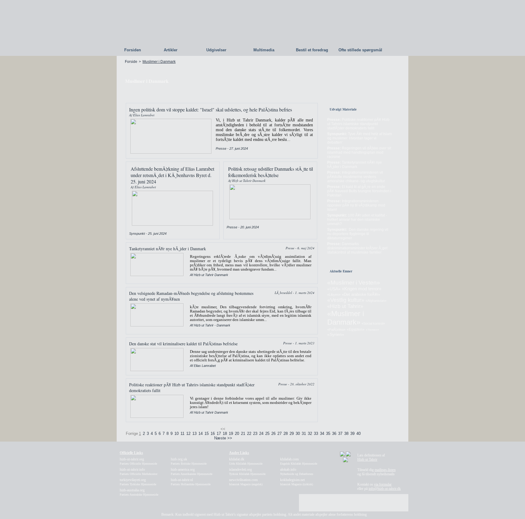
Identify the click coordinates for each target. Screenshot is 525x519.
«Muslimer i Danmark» (345, 317)
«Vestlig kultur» (345, 300)
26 (273, 433)
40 (358, 433)
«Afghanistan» (375, 300)
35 (328, 433)
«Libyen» (334, 294)
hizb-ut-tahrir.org (138, 461)
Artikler (170, 50)
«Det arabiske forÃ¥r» (361, 294)
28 (285, 433)
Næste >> (223, 438)
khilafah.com (298, 461)
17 (219, 433)
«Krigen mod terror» (361, 288)
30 (298, 433)
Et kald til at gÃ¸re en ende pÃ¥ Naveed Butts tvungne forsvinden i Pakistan (359, 191)
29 (292, 433)
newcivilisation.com (245, 482)
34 (322, 433)
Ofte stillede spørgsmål (360, 50)
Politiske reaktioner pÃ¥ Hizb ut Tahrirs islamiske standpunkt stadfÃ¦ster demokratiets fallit (358, 124)
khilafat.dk (245, 461)
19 (231, 433)
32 (310, 433)
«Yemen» (372, 329)
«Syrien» (335, 334)
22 (249, 433)
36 (334, 433)
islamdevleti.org (247, 471)
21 (243, 433)
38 (346, 433)
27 (279, 433)
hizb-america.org (191, 471)
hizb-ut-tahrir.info (138, 471)
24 (261, 433)
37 (340, 433)
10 (176, 433)
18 (225, 433)
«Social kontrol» (373, 323)
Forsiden (132, 50)
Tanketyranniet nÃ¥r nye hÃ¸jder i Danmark (354, 164)
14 (200, 433)
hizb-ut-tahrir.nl (191, 482)
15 (206, 433)
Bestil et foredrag (312, 50)
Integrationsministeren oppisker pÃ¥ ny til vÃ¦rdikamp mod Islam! (356, 205)
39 (352, 433)
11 (182, 433)
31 (304, 433)
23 (255, 433)
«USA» (334, 288)
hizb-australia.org (139, 492)
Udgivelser (216, 50)
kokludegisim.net (296, 482)
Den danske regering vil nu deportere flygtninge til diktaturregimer (357, 233)
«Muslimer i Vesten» (353, 282)
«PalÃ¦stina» (336, 329)
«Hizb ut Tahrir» (345, 306)
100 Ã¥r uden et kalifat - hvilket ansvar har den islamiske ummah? (357, 219)
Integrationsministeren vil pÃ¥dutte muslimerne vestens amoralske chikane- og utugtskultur (356, 176)
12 (188, 433)
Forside (131, 62)
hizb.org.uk (189, 461)
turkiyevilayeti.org (138, 482)
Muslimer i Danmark (159, 62)
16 (213, 433)
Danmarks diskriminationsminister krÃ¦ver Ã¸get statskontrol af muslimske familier (357, 248)
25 (267, 433)
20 (237, 433)
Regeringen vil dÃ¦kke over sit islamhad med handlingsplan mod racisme (359, 152)
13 (194, 433)
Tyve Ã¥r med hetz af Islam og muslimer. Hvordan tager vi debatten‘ (359, 138)
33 (316, 433)
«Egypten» (356, 329)
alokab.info (296, 471)
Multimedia (263, 50)
